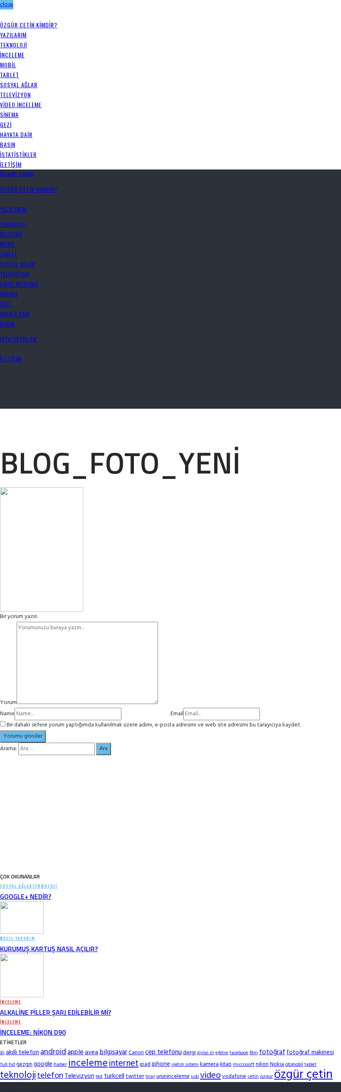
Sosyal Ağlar (18, 84)
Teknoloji (13, 44)
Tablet (9, 74)
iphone (161, 1064)
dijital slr (205, 1053)
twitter (135, 1076)
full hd (7, 1064)
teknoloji (18, 1075)
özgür (266, 1076)
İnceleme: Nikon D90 (33, 1032)
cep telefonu (163, 1052)
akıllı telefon (22, 1053)
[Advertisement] (97, 421)
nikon (262, 1064)
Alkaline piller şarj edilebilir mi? (55, 1012)
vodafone (234, 1076)
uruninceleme (173, 1076)
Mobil (8, 64)
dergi (189, 1053)
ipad (145, 1064)
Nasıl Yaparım (17, 938)
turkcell (114, 1076)
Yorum (8, 702)
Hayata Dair (16, 134)
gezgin (24, 1064)
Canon (136, 1052)
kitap (226, 1064)
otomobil (294, 1064)
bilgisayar (113, 1052)
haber (60, 1064)
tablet (310, 1064)
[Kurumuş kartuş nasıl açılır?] (22, 918)
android (53, 1052)
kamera (209, 1064)
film (254, 1053)
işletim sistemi (185, 1064)
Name (7, 714)
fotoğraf (272, 1052)
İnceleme (12, 54)
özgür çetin (303, 1075)
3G (2, 1053)
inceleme (88, 1063)
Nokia (277, 1064)
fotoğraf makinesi (310, 1053)
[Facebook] (2, 15)
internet (123, 1063)
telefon (50, 1075)
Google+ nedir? (25, 896)
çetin (253, 1076)
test (99, 1076)
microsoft (244, 1064)
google (43, 1064)
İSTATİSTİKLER (18, 154)
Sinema (9, 114)
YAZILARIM (13, 34)
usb (195, 1076)
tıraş (150, 1076)
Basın (7, 144)
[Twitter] (7, 15)
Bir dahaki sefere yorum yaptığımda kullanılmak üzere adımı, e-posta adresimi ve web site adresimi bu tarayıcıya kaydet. (154, 725)
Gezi (6, 124)
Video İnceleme (21, 104)
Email (176, 714)
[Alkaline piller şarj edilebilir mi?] (22, 976)
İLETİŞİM (11, 164)
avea (91, 1053)
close (6, 5)
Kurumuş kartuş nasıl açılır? (49, 949)
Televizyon (15, 94)
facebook (239, 1053)
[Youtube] (16, 15)
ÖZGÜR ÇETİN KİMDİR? (28, 24)
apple (75, 1052)
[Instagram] (11, 15)
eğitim (221, 1053)
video (210, 1075)
